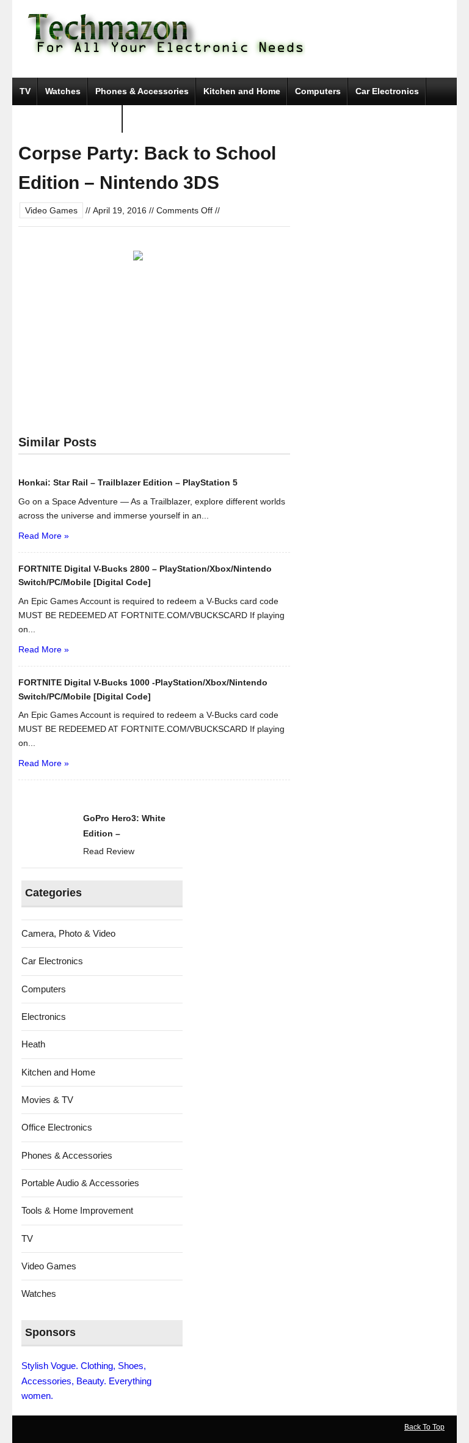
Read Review (108, 851)
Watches (63, 91)
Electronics (43, 1016)
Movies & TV (47, 1099)
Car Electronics (387, 91)
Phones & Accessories (142, 91)
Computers (318, 91)
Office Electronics (56, 1127)
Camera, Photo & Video (67, 119)
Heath (33, 1044)
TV (25, 91)
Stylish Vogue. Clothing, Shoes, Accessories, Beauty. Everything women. (86, 1380)
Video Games (51, 210)
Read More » (43, 536)
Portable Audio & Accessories (80, 1183)
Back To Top (424, 1427)
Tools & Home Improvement (77, 1210)
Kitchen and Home (241, 91)
